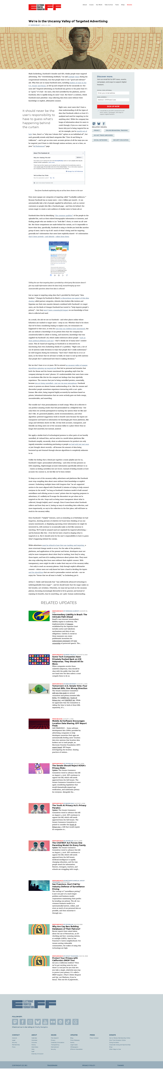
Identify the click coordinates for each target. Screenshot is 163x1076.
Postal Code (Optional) (104, 90)
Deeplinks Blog (57, 611)
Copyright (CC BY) (19, 1065)
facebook (23, 1022)
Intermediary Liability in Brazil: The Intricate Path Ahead (69, 615)
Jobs (33, 1049)
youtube (45, 1022)
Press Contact (94, 1038)
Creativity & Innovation (57, 1042)
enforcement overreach (61, 641)
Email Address (102, 97)
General (14, 1038)
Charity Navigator (41, 1027)
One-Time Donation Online (117, 1040)
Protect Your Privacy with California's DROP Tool (65, 959)
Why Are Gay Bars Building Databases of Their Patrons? (66, 927)
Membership (16, 1044)
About (85, 4)
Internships (35, 1047)
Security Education (120, 140)
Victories (34, 1042)
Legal (13, 1040)
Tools (117, 4)
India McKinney (70, 684)
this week (63, 693)
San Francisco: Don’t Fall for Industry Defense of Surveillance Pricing (68, 886)
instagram (30, 1022)
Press (13, 1047)
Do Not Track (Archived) (103, 135)
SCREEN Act (64, 698)
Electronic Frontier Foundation (45, 8)
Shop (123, 4)
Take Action (109, 4)
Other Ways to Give (115, 1049)
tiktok (68, 1022)
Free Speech (55, 1038)
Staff (33, 1051)
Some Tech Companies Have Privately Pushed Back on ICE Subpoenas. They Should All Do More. (67, 660)
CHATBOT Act (70, 700)
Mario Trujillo (70, 654)
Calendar (34, 1038)
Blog (71, 1038)
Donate (129, 4)
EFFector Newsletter (76, 1049)
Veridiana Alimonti (72, 611)
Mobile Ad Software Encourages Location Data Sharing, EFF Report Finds (69, 723)
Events (72, 1042)
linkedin (60, 1022)
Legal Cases (74, 1044)
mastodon (15, 1022)
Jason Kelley (35, 25)
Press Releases (75, 1040)
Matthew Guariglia (72, 880)
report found (57, 747)
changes (70, 624)
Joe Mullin (69, 763)
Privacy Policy (88, 1065)
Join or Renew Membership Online (119, 1038)
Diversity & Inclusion (37, 1053)
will (53, 693)
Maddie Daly (69, 803)
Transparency (55, 1044)
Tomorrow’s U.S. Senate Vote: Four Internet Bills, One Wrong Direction (69, 687)
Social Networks (100, 140)
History (34, 1044)
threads (75, 1022)
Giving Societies (114, 1042)
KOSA (54, 698)
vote (57, 693)
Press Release (57, 719)
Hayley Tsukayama (71, 956)
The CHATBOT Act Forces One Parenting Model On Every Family (69, 844)
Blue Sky (38, 1022)
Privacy (97, 130)
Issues (91, 4)
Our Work (99, 4)
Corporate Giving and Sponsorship (119, 1044)
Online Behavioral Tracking (117, 130)
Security (14, 1042)
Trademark (52, 1065)
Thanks (120, 1065)
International (55, 1047)
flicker (53, 1022)
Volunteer (34, 1040)
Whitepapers (74, 1047)
